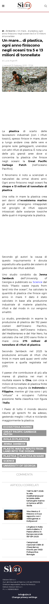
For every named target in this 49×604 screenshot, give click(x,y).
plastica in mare (32, 456)
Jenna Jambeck (14, 443)
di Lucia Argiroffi (9, 61)
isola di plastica (15, 439)
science (8, 460)
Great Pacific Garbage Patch (19, 433)
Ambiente (10, 31)
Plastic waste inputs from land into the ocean (23, 450)
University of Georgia (19, 465)
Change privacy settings (24, 597)
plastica (9, 456)
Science (37, 282)
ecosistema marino (17, 427)
